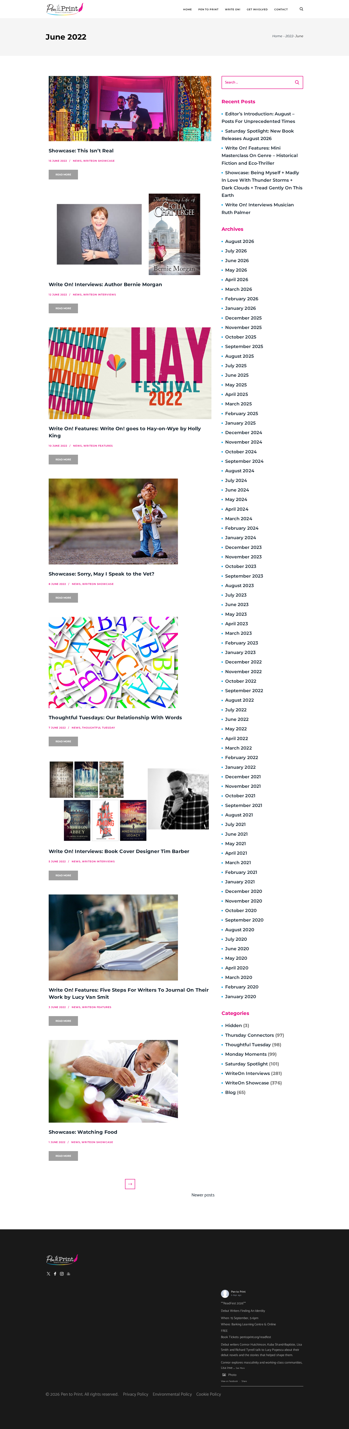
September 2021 (243, 805)
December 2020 (243, 891)
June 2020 (237, 948)
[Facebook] (55, 1274)
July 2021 (235, 824)
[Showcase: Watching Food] (130, 1081)
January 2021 (240, 882)
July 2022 (236, 710)
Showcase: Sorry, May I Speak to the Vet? (102, 574)
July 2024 (236, 480)
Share (244, 1381)
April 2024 (236, 509)
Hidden (237, 1025)
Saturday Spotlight (252, 1064)
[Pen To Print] (65, 9)
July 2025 (236, 365)
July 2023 (236, 595)
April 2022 (236, 738)
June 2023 (237, 604)
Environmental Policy (172, 1394)
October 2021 (240, 795)
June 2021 (236, 834)
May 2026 (236, 270)
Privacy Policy (135, 1394)
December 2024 (243, 432)
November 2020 (243, 901)
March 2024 (238, 518)
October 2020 (241, 910)
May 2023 (236, 614)
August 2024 (239, 471)
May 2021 (235, 843)
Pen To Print (208, 9)
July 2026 (236, 251)
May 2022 (236, 729)
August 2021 (239, 815)
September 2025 (244, 346)
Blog (235, 1092)
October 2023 (240, 566)
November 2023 (243, 557)
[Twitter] (48, 1274)
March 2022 (238, 748)
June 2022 (237, 719)
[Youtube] (68, 1274)
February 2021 (241, 872)
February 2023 (241, 643)
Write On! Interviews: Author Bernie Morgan (105, 284)
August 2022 (239, 700)
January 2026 (240, 308)
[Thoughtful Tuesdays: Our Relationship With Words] (130, 662)
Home (187, 9)
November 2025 (243, 327)
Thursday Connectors (254, 1035)
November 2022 (243, 671)
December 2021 (243, 776)
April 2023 (236, 623)
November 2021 (243, 786)
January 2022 (240, 767)
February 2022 (241, 757)
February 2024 (242, 528)
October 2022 (240, 681)
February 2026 (241, 299)
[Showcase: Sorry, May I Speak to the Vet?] (130, 521)
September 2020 (244, 920)
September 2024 (244, 461)
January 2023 (240, 652)
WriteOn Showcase (253, 1083)
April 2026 (236, 279)
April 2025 (236, 394)
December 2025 (243, 318)
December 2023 (243, 547)
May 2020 (236, 958)
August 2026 (239, 241)
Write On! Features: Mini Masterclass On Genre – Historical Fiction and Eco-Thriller (260, 155)
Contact (281, 9)
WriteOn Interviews (253, 1073)
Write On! (232, 9)
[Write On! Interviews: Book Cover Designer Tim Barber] (130, 801)
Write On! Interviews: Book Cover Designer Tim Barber (119, 851)
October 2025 (240, 337)
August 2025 (239, 356)
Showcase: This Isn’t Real (81, 151)
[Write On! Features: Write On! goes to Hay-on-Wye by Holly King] (130, 373)
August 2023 (239, 585)
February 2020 (242, 987)
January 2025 (240, 423)
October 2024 (241, 452)
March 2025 (238, 404)
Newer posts (202, 1195)
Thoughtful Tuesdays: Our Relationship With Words (115, 717)
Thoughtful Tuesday (253, 1044)
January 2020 (240, 996)
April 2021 (236, 853)
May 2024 (236, 499)
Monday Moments (251, 1054)
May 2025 (236, 385)
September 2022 (244, 690)
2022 (289, 36)
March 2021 (238, 862)
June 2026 (237, 260)
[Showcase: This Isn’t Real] (130, 108)
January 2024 (240, 537)
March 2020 (238, 977)
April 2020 (236, 968)
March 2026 (238, 289)
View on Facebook (229, 1381)
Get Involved (257, 9)
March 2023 (238, 633)
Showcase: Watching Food (83, 1132)
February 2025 (241, 413)
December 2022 (243, 662)
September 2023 (244, 576)
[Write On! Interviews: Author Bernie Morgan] (130, 234)
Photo (232, 1375)
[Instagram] (62, 1274)
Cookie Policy (208, 1394)
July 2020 (236, 939)
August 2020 (239, 929)
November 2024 (243, 442)
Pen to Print (238, 1292)
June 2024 (237, 490)
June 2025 (237, 375)
